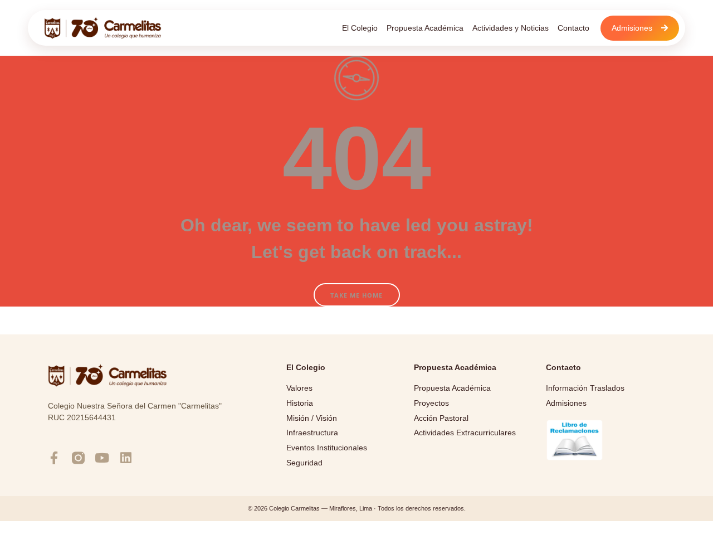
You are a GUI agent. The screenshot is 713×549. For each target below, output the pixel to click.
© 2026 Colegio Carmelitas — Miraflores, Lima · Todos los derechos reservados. (357, 508)
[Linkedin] (126, 457)
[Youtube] (102, 457)
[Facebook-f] (54, 457)
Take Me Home (356, 295)
